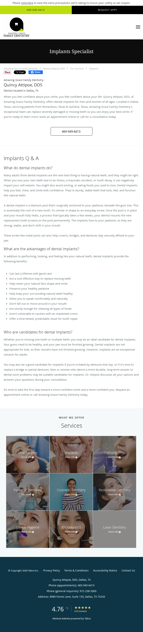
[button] (71, 131)
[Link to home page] (21, 26)
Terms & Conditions (76, 570)
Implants (93, 68)
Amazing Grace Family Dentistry (21, 68)
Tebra (88, 618)
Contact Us (128, 570)
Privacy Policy (51, 570)
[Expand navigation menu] (138, 26)
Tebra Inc (33, 570)
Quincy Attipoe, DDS (54, 68)
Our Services (77, 68)
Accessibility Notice (105, 570)
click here (27, 3)
